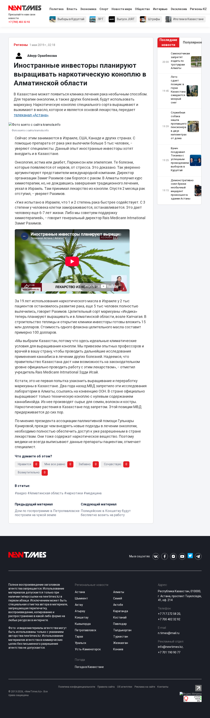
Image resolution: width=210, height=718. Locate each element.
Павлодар (120, 623)
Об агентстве (124, 686)
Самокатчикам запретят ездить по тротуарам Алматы (180, 61)
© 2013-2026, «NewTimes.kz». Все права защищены (28, 693)
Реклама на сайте (145, 686)
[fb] (164, 556)
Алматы (118, 592)
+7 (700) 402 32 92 (19, 22)
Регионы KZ (198, 9)
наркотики (74, 493)
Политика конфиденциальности (76, 686)
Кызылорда (83, 623)
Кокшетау (81, 617)
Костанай (120, 617)
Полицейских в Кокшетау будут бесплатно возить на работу (106, 513)
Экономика (88, 9)
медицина (94, 493)
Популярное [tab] (192, 42)
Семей (117, 598)
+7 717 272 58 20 (169, 613)
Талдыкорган (122, 630)
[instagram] (173, 556)
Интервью (160, 9)
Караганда (120, 611)
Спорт (103, 9)
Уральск (80, 643)
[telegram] (198, 556)
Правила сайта (106, 686)
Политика (56, 9)
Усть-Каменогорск (88, 649)
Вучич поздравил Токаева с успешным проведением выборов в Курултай (180, 159)
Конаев (118, 649)
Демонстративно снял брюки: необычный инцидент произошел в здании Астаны (182, 189)
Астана (80, 592)
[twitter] (190, 556)
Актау (79, 604)
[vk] (155, 556)
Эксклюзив (179, 9)
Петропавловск (85, 630)
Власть (72, 9)
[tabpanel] (179, 126)
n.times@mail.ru (168, 633)
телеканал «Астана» (31, 115)
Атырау (80, 611)
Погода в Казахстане (89, 667)
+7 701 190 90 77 (169, 652)
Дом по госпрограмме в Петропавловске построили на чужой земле (47, 513)
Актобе (118, 604)
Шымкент (81, 598)
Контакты (162, 686)
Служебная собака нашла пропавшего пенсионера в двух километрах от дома (179, 125)
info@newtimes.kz (170, 646)
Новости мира (122, 9)
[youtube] (182, 556)
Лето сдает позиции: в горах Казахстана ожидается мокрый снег (178, 89)
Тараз (79, 636)
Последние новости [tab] (168, 42)
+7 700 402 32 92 (169, 619)
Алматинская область (46, 493)
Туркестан (120, 636)
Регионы (21, 45)
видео (22, 493)
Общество (142, 9)
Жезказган (120, 643)
